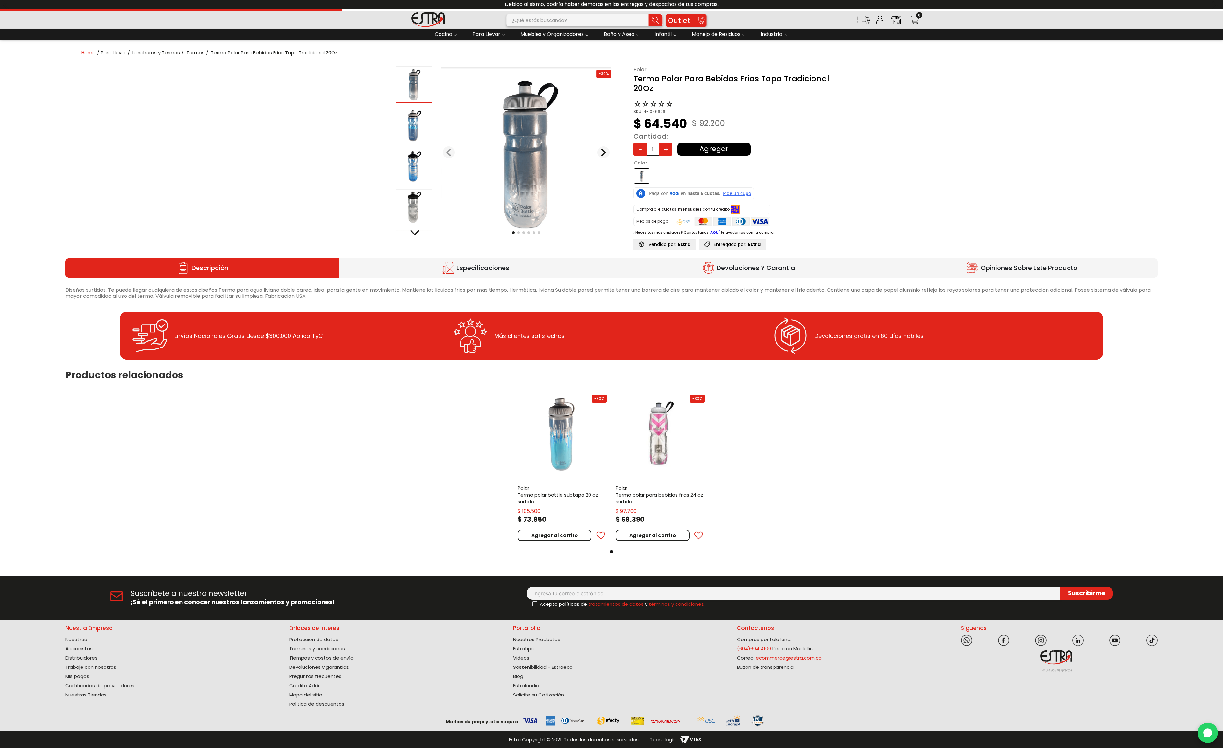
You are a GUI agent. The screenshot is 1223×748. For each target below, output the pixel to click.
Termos (195, 52)
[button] (863, 22)
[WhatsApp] (1208, 733)
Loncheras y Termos (156, 52)
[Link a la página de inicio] (90, 52)
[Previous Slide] (7, 4)
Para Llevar (113, 52)
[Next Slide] (1216, 4)
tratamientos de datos (616, 604)
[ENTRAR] (880, 19)
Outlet (679, 20)
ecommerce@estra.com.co (789, 657)
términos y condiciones (676, 604)
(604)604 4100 (754, 648)
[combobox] (585, 20)
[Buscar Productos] (655, 20)
